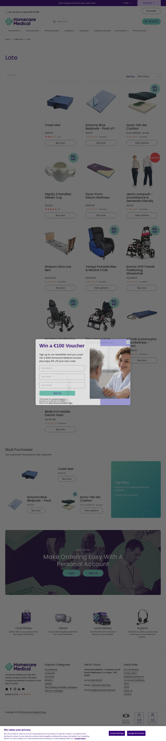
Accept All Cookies (136, 733)
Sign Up (57, 391)
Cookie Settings (117, 733)
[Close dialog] (128, 340)
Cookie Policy (80, 738)
